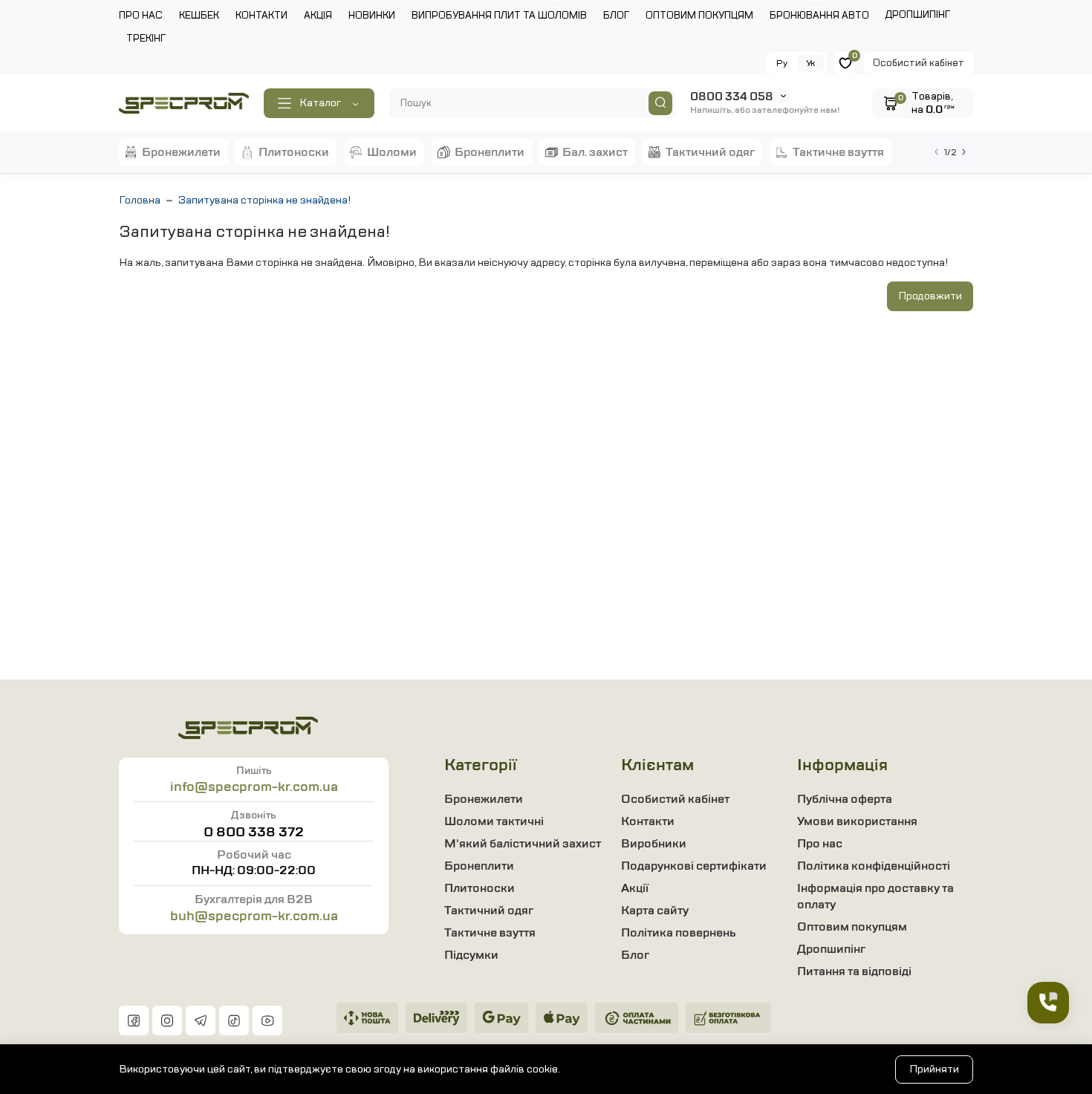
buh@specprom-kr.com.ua (254, 916)
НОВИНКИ (371, 15)
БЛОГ (616, 15)
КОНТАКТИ (261, 15)
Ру (781, 63)
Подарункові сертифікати (694, 866)
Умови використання (857, 821)
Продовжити (930, 296)
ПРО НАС (141, 15)
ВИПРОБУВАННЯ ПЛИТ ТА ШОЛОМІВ (499, 15)
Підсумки (471, 955)
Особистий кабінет (918, 63)
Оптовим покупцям (852, 927)
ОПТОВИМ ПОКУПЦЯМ (699, 15)
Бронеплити (479, 866)
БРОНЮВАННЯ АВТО (819, 15)
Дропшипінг (917, 15)
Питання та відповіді (854, 971)
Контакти (648, 821)
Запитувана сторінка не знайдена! (264, 200)
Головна (139, 200)
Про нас (819, 844)
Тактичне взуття (490, 933)
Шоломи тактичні (494, 821)
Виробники (653, 844)
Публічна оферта (844, 799)
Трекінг (146, 38)
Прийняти (934, 1069)
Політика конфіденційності (873, 866)
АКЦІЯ (318, 15)
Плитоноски (479, 888)
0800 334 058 (731, 96)
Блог (635, 955)
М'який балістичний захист (522, 844)
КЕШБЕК (199, 15)
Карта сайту (655, 910)
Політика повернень (678, 933)
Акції (635, 888)
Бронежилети (483, 799)
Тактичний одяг (488, 910)
